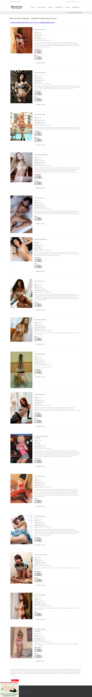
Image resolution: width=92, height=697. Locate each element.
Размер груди (58, 7)
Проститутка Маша (39, 29)
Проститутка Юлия (39, 595)
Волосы (50, 7)
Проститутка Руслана (40, 554)
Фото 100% (36, 438)
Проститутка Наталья (40, 239)
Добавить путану (76, 1)
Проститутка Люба (39, 516)
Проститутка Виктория (41, 154)
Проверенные (75, 7)
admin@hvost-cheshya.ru (16, 1)
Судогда (68, 1)
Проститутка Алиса (39, 629)
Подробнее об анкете (40, 63)
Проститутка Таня (39, 476)
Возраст (33, 7)
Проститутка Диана (40, 72)
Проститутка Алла (39, 198)
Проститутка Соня (39, 114)
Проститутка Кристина (41, 436)
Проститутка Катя (39, 394)
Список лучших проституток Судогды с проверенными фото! (32, 22)
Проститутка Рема (39, 281)
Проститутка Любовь (40, 319)
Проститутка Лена (39, 354)
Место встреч (42, 7)
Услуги (67, 7)
